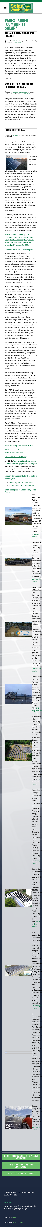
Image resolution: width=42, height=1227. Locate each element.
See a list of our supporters (21, 1173)
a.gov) (25, 457)
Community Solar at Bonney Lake (21, 482)
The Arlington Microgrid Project (19, 34)
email (14, 1217)
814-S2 (8, 457)
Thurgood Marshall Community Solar (22, 485)
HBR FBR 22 (15, 457)
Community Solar (15, 130)
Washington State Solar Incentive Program (19, 85)
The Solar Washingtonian (20, 92)
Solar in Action (17, 41)
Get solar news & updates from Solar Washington (21, 1156)
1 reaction (27, 94)
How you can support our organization (21, 1165)
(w (21, 457)
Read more (8, 78)
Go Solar (15, 135)
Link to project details (37, 534)
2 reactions (17, 42)
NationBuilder (18, 1222)
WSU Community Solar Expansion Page (19, 446)
